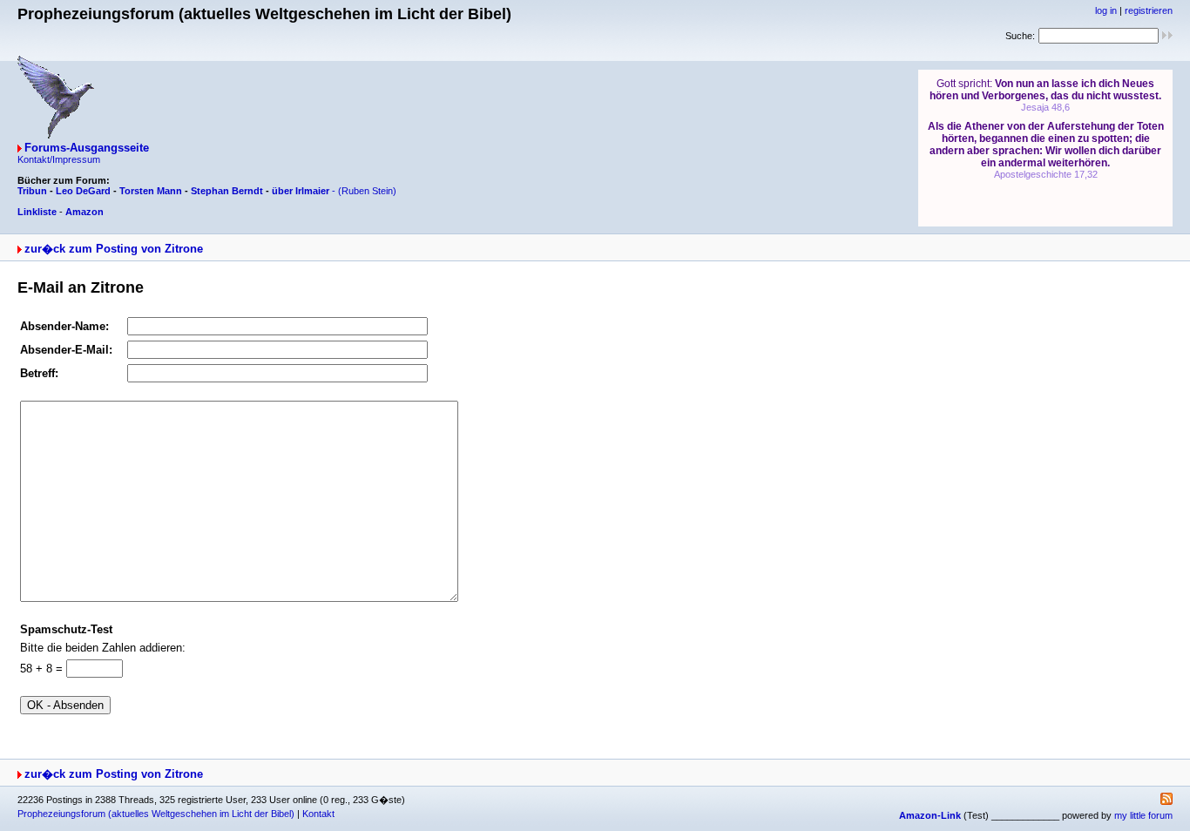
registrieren (1149, 10)
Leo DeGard (83, 191)
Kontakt (318, 813)
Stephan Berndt (227, 191)
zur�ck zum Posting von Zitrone (113, 248)
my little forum (1143, 815)
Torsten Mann (150, 191)
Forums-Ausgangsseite (86, 147)
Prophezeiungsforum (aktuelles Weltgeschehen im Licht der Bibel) (155, 813)
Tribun (32, 191)
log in (1106, 10)
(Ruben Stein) (367, 191)
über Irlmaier (300, 191)
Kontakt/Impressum (58, 159)
